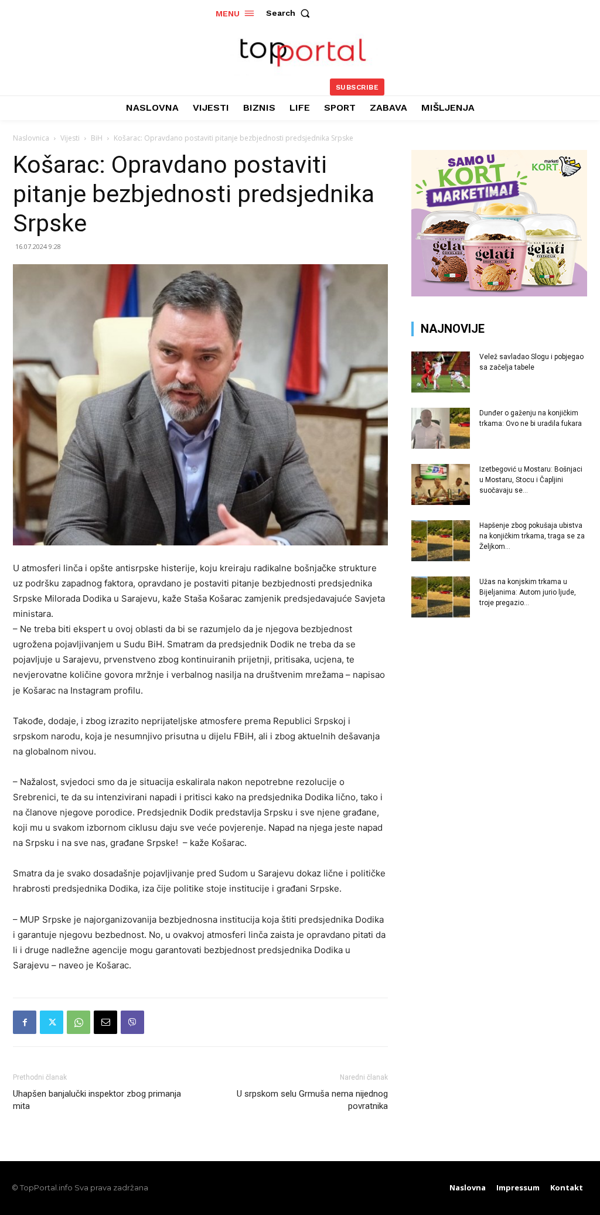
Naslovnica (31, 138)
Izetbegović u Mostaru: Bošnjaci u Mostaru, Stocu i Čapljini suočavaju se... (530, 479)
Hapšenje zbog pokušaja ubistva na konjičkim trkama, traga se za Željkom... (532, 536)
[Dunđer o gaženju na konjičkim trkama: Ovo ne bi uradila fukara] (440, 428)
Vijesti (70, 138)
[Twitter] (51, 1022)
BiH (97, 138)
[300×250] (499, 293)
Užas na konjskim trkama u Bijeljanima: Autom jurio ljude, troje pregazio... (527, 592)
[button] (290, 13)
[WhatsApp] (78, 1022)
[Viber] (132, 1022)
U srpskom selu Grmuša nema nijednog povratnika (312, 1099)
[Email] (105, 1022)
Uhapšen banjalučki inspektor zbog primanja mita (97, 1099)
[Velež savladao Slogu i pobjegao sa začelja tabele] (440, 372)
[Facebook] (24, 1022)
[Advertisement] (499, 719)
